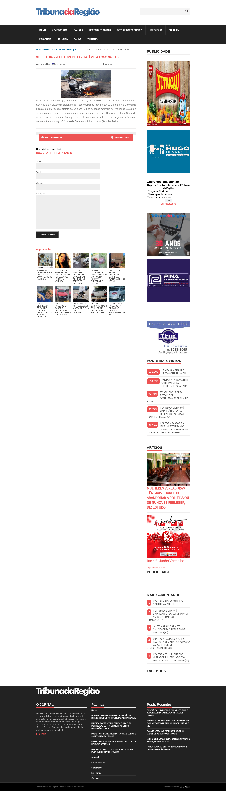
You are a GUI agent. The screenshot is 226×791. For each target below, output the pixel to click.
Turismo (92, 39)
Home (94, 710)
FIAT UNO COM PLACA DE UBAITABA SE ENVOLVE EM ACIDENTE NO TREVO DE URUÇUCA (79, 276)
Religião (62, 39)
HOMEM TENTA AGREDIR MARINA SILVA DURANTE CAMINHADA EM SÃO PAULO (167, 748)
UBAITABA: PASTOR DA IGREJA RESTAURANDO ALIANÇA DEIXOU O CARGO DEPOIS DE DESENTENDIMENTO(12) (168, 643)
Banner (78, 30)
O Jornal (95, 757)
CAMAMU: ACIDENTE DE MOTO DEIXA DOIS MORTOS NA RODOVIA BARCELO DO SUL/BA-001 (99, 276)
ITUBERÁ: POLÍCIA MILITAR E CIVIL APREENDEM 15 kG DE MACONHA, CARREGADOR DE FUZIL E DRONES (167, 713)
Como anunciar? (98, 762)
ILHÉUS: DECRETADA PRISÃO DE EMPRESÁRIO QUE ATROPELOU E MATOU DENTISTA (44, 310)
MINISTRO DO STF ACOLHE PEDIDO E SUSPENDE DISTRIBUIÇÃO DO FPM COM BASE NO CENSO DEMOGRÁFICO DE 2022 (111, 726)
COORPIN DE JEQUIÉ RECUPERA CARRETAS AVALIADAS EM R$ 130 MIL (117, 275)
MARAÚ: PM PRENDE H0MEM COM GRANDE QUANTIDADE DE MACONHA (44, 274)
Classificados (96, 767)
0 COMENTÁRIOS (122, 137)
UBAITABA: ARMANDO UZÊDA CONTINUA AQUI (174, 372)
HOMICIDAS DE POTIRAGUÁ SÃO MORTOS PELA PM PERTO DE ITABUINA (81, 308)
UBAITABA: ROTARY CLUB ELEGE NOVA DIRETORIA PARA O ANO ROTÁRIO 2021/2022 (112, 750)
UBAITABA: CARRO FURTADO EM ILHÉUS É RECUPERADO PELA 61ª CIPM (99, 308)
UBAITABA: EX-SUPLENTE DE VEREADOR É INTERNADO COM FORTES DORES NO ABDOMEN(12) (171, 657)
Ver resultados (168, 203)
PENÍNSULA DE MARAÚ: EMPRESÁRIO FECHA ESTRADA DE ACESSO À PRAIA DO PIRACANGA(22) (168, 615)
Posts (46, 50)
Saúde (77, 39)
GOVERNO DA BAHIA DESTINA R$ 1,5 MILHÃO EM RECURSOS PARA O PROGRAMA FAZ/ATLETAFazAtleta (113, 716)
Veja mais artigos (156, 567)
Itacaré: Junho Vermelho (165, 560)
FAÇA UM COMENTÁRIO (54, 137)
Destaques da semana (160, 194)
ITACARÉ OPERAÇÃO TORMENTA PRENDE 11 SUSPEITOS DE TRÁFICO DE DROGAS (165, 732)
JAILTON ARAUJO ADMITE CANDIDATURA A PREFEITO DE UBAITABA (175, 382)
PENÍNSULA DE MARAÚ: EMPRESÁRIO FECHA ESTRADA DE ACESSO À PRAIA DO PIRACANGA (165, 412)
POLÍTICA (174, 30)
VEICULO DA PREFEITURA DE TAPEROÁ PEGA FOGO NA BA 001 (79, 57)
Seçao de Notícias (158, 191)
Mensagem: (41, 193)
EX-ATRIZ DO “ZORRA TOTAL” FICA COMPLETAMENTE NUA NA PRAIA (167, 397)
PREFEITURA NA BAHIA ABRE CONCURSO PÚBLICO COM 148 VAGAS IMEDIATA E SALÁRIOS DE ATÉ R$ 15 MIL (168, 723)
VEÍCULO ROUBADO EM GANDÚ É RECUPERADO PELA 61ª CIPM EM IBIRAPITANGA (63, 309)
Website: (39, 183)
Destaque (71, 50)
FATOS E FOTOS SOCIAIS (129, 30)
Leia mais (41, 733)
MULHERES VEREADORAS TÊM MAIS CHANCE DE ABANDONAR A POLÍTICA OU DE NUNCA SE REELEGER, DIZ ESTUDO (168, 498)
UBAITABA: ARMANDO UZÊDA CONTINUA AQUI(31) (168, 603)
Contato (95, 778)
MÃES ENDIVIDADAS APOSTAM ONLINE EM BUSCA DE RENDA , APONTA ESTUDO (168, 740)
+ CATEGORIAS (59, 30)
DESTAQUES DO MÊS (100, 30)
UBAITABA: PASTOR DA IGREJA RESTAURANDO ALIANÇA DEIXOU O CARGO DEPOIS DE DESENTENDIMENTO (167, 428)
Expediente (96, 773)
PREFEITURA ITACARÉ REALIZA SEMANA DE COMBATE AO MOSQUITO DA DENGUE (113, 735)
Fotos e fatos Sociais (160, 197)
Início (39, 50)
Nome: (39, 161)
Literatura (155, 30)
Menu (42, 30)
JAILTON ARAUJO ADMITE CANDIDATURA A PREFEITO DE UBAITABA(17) (169, 629)
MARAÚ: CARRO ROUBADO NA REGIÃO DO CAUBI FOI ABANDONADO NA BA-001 (117, 309)
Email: (38, 172)
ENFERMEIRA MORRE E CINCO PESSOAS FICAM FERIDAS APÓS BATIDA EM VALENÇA (62, 275)
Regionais (45, 39)
